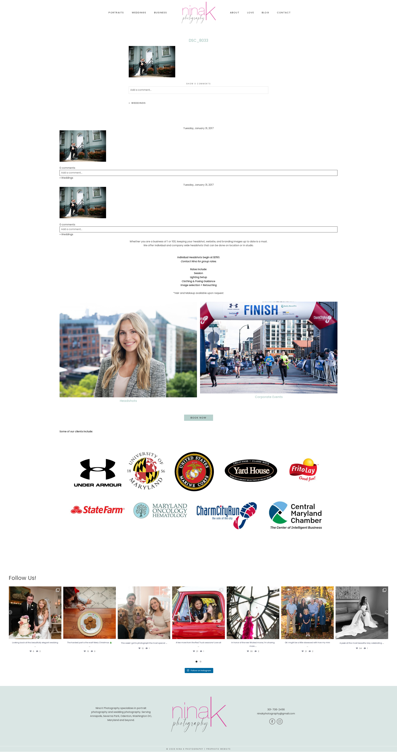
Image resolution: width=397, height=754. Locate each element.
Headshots (128, 401)
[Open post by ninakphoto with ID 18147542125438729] (253, 612)
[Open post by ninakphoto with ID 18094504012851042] (307, 612)
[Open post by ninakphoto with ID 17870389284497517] (89, 612)
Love (250, 12)
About (234, 12)
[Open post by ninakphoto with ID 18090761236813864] (35, 612)
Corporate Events (269, 397)
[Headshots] (128, 349)
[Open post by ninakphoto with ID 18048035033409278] (198, 612)
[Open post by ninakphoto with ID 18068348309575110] (362, 612)
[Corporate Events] (268, 347)
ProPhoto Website (218, 749)
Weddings (138, 103)
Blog (265, 12)
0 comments (198, 83)
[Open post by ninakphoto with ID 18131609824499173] (144, 612)
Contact (284, 12)
